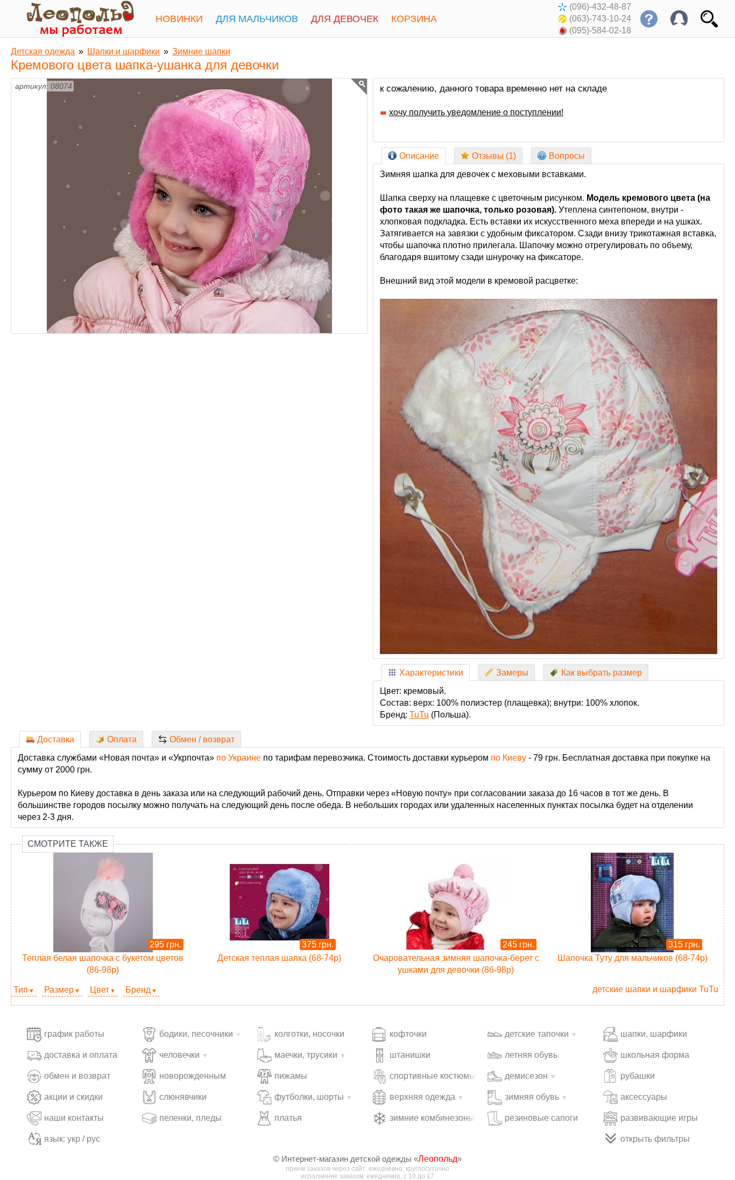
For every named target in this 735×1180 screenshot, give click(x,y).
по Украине (238, 757)
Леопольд (437, 1158)
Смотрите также (67, 843)
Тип (20, 989)
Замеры (512, 672)
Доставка (55, 739)
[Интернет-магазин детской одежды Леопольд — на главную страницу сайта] (73, 18)
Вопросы (567, 155)
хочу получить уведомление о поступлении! (476, 112)
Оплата (122, 739)
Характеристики (431, 672)
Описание (419, 155)
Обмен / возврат (202, 739)
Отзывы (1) (494, 155)
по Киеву (508, 757)
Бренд (138, 989)
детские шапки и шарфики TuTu (655, 989)
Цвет (99, 989)
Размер (59, 989)
